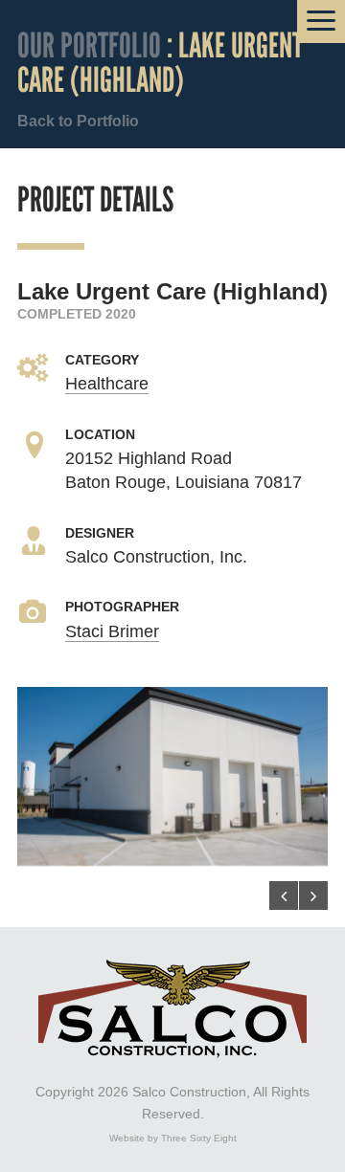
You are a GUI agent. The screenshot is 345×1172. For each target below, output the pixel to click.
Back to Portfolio (78, 121)
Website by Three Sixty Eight (173, 1138)
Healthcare (107, 383)
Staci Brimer (112, 631)
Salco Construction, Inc (172, 1009)
